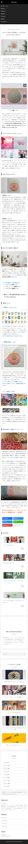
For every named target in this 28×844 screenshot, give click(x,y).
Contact (4, 21)
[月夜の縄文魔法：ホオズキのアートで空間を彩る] (14, 674)
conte (8, 510)
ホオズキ (6, 512)
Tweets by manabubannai (5, 836)
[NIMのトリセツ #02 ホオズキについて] (14, 738)
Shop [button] (3, 13)
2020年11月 (5, 783)
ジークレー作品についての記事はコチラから (12, 381)
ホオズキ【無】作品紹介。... (8, 545)
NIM (11, 510)
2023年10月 (5, 768)
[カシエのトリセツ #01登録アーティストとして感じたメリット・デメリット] (13, 575)
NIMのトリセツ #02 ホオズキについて (14, 745)
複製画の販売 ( (8, 342)
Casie (5, 510)
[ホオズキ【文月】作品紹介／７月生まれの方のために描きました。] (13, 595)
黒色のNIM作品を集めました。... (9, 562)
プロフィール (5, 6)
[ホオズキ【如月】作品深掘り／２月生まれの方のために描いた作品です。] (14, 47)
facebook (6, 518)
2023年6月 (5, 771)
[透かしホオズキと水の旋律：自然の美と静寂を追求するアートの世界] (14, 721)
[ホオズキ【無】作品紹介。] (13, 539)
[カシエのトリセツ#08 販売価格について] (14, 705)
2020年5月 (5, 786)
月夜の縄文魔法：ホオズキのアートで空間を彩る (14, 681)
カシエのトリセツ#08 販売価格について (14, 712)
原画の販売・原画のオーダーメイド (13, 429)
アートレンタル (15, 510)
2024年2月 (5, 762)
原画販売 (10, 512)
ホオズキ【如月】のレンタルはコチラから (12, 336)
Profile (3, 16)
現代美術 (20, 512)
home (3, 8)
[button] (3, 96)
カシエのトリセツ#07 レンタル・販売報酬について (14, 697)
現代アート (15, 512)
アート (14, 36)
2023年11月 (5, 765)
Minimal (11, 841)
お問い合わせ (19, 451)
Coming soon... (4, 820)
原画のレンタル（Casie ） (11, 307)
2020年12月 (5, 780)
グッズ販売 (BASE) (9, 391)
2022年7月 (5, 777)
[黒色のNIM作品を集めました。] (13, 557)
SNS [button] (3, 19)
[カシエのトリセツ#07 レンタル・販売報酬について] (14, 690)
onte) (14, 342)
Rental (3, 11)
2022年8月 (5, 774)
